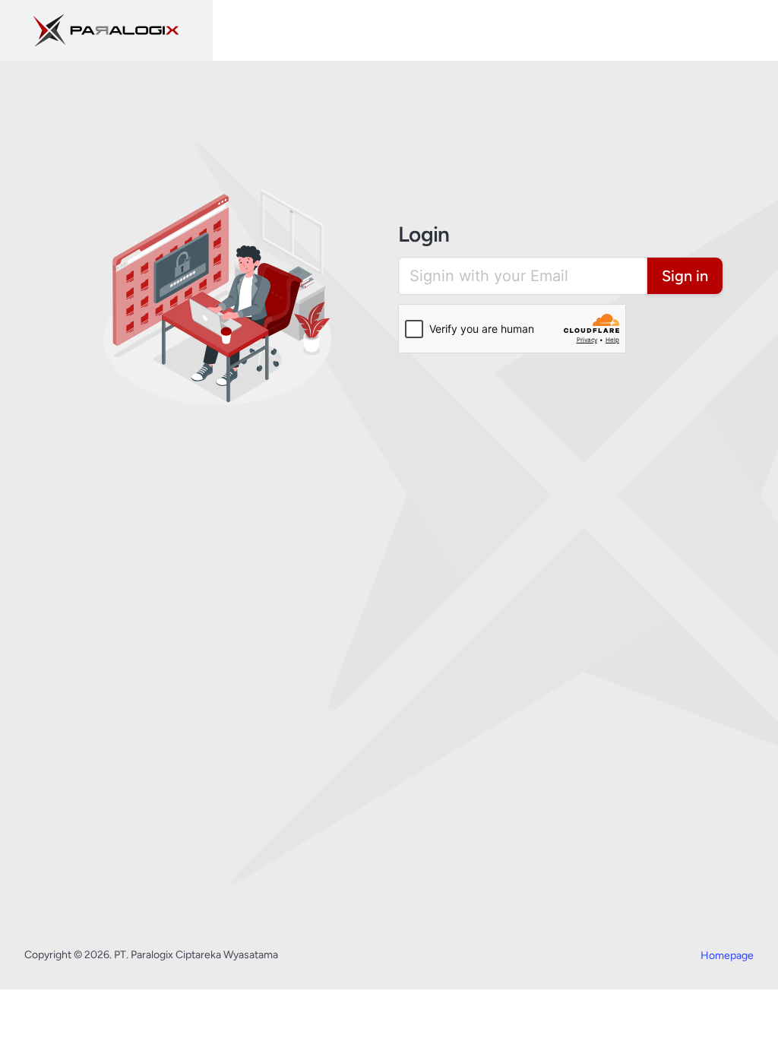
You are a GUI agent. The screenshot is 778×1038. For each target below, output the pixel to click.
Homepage (727, 955)
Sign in (685, 276)
